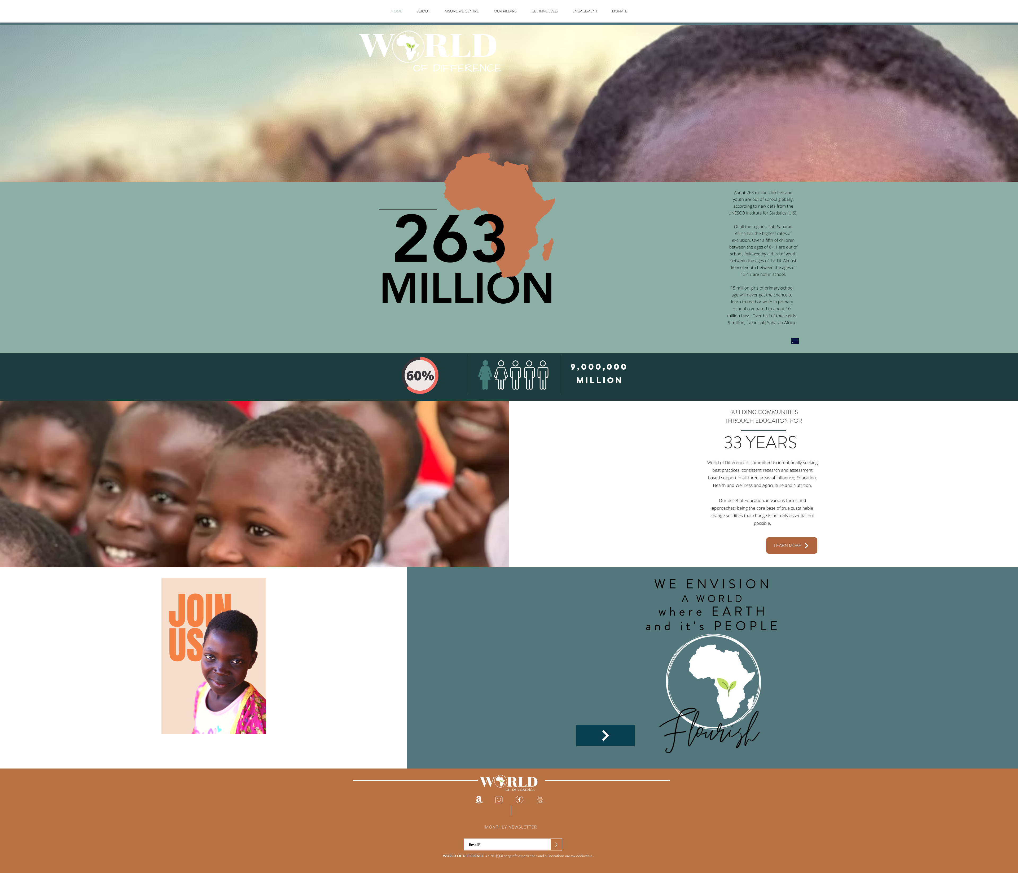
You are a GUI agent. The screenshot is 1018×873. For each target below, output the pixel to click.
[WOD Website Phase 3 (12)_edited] (540, 800)
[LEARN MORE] (605, 735)
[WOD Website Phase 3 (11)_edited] (479, 800)
